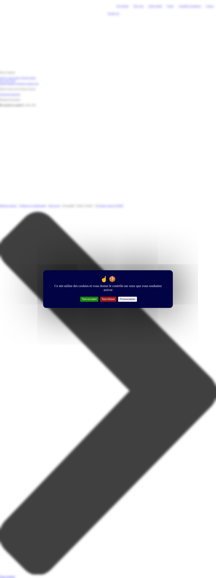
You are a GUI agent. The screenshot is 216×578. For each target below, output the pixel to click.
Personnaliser (127, 299)
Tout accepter (89, 299)
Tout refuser (108, 299)
